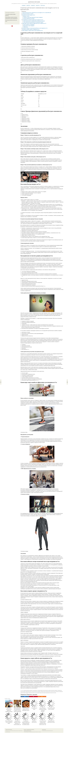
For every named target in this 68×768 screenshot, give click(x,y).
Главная (23, 5)
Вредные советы (26, 16)
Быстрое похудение (53, 691)
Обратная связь (44, 729)
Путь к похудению (37, 692)
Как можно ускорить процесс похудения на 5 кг (30, 29)
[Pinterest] (33, 696)
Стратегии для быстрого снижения (27, 690)
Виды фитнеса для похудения (28, 25)
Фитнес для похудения (42, 692)
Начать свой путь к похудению (28, 24)
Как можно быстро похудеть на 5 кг (28, 15)
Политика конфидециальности (27, 730)
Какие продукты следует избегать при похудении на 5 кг (32, 30)
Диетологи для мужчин (31, 692)
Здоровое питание (34, 2)
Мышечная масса (48, 692)
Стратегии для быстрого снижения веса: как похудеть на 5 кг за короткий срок (36, 12)
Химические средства (28, 691)
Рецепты (38, 5)
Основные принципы (40, 690)
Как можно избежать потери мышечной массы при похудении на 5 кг (34, 28)
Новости (28, 5)
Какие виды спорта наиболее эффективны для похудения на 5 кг (34, 23)
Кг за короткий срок (34, 690)
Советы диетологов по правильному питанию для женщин (34, 20)
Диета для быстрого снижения (47, 690)
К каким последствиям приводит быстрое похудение (33, 17)
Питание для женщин (25, 692)
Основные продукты (43, 691)
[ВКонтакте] (25, 696)
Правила (33, 5)
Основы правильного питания (28, 18)
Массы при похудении (53, 692)
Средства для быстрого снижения (36, 691)
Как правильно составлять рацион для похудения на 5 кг (32, 19)
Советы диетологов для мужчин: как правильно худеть (33, 22)
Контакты (25, 729)
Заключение (25, 26)
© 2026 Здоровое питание (9, 729)
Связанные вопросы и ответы (27, 13)
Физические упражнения (54, 690)
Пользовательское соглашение (30, 729)
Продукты (43, 5)
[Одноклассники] (42, 696)
